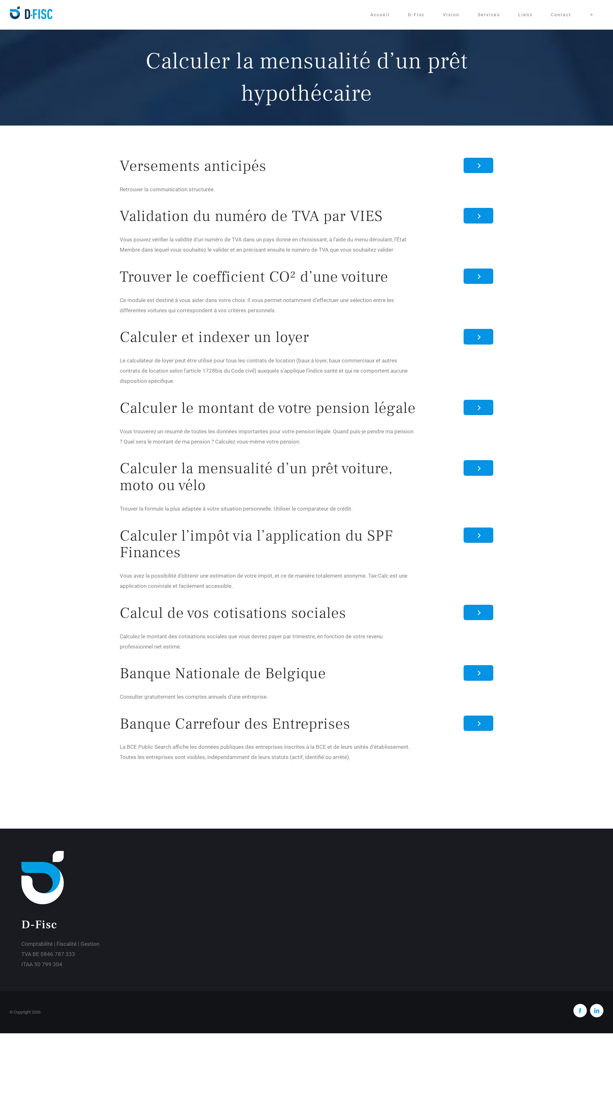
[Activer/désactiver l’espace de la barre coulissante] (591, 14)
